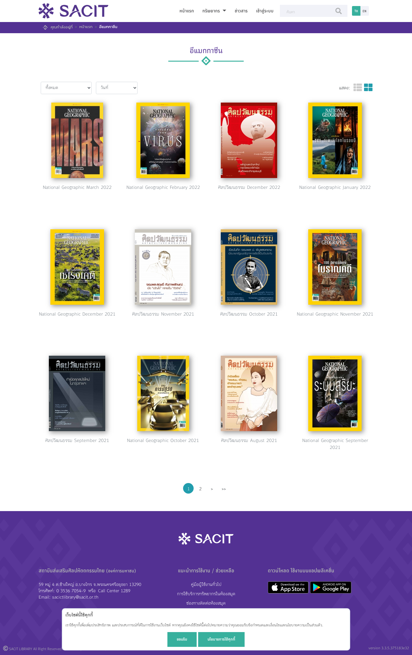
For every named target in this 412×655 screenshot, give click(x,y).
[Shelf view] (368, 88)
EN (364, 11)
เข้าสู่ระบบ (265, 11)
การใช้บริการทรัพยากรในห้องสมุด (206, 594)
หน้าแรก (186, 11)
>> (224, 489)
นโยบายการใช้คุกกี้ (221, 639)
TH (356, 11)
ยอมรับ (182, 639)
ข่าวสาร (241, 11)
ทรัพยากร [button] (211, 11)
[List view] (357, 88)
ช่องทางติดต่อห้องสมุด (206, 603)
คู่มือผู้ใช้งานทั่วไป (206, 584)
